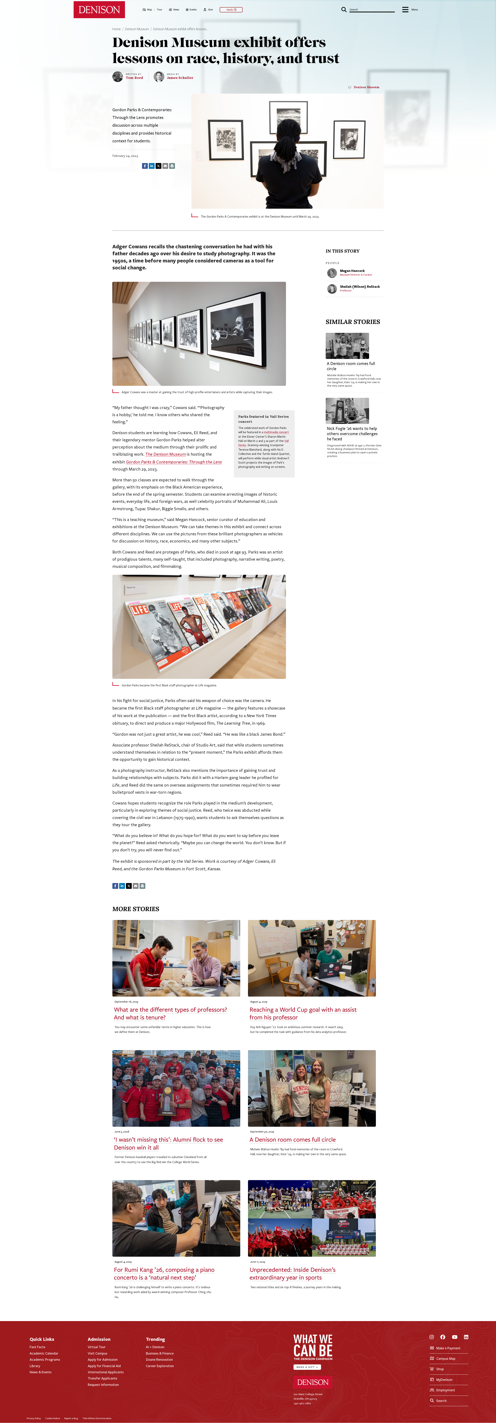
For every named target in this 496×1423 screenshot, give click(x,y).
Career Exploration (160, 1366)
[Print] (172, 166)
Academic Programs (45, 1359)
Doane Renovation (159, 1359)
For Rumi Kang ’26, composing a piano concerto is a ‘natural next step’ (164, 1273)
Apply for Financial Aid (104, 1366)
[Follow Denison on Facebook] (442, 1337)
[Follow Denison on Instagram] (432, 1337)
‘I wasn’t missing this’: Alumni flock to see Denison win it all (168, 1143)
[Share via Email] (165, 166)
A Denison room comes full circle (351, 366)
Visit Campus (97, 1353)
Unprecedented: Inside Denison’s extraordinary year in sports (293, 1273)
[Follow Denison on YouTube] (454, 1337)
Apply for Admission (103, 1359)
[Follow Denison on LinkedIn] (466, 1337)
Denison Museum (137, 29)
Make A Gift (307, 1367)
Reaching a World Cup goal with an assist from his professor (303, 1013)
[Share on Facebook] (145, 166)
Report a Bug (71, 1418)
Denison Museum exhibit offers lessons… (180, 29)
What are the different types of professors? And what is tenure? (170, 1013)
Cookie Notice (52, 1418)
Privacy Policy (34, 1418)
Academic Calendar (44, 1353)
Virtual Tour (97, 1347)
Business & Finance (160, 1353)
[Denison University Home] (313, 1388)
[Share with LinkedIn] (152, 166)
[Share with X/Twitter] (158, 166)
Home (116, 29)
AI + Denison (155, 1347)
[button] (368, 9)
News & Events (41, 1372)
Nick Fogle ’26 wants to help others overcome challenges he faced (352, 434)
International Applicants (106, 1372)
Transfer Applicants (102, 1378)
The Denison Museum (165, 454)
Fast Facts (37, 1347)
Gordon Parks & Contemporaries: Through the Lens (174, 462)
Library (35, 1366)
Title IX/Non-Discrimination (96, 1418)
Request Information (103, 1385)
